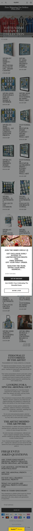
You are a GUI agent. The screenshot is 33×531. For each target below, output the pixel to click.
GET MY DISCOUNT (16, 278)
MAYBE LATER (16, 290)
